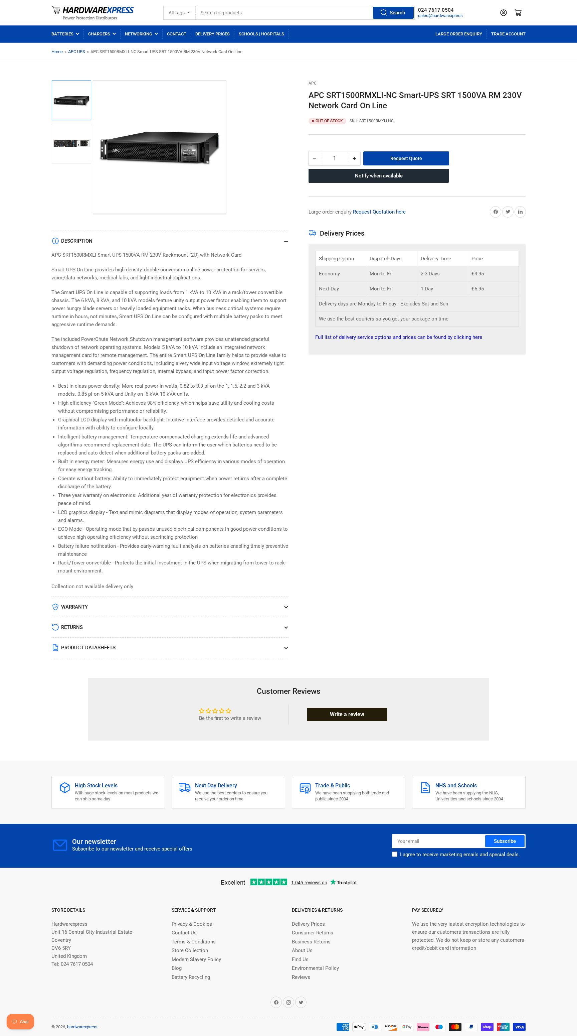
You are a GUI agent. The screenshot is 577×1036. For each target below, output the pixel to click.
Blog (177, 968)
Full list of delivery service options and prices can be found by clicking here (398, 337)
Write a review (347, 714)
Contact (176, 33)
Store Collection (190, 950)
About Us (302, 950)
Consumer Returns (312, 933)
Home (57, 51)
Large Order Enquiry (458, 33)
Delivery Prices (212, 33)
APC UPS (76, 51)
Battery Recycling (191, 977)
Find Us (300, 959)
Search (397, 13)
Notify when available (379, 176)
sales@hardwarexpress (440, 15)
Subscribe (505, 841)
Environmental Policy (315, 968)
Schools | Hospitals (261, 33)
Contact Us (184, 933)
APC (313, 83)
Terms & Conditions (194, 942)
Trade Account (508, 33)
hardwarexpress (82, 1026)
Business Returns (311, 942)
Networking (138, 33)
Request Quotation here (379, 212)
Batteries (62, 33)
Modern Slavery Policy (196, 959)
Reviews (301, 977)
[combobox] (305, 13)
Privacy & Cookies (192, 924)
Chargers (99, 33)
